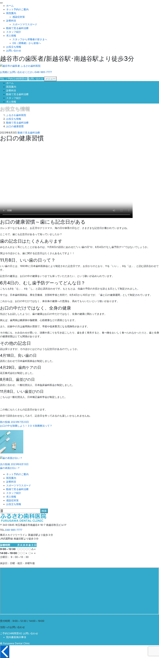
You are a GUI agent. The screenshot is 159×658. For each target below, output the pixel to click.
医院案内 (11, 13)
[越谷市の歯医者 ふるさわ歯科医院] (20, 66)
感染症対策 (18, 16)
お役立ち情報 (13, 46)
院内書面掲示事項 (16, 637)
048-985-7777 (13, 529)
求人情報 (11, 35)
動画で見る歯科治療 (17, 28)
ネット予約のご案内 (17, 9)
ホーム (10, 5)
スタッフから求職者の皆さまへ (29, 39)
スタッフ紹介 (13, 31)
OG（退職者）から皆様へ (26, 43)
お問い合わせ (13, 50)
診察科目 (11, 20)
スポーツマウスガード (24, 24)
